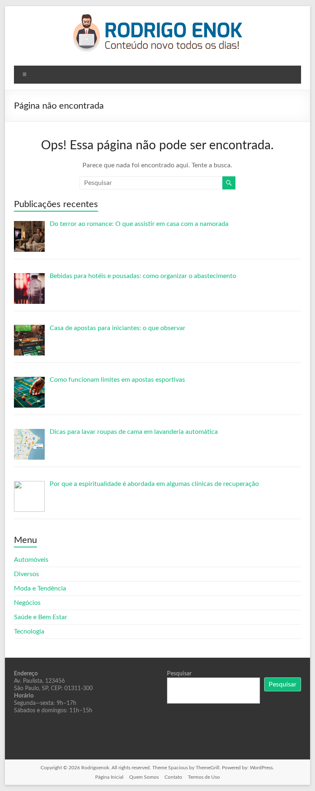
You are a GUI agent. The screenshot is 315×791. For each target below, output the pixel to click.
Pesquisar (179, 674)
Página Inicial (109, 777)
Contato (173, 777)
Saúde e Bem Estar (40, 617)
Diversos (26, 574)
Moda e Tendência (40, 588)
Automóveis (31, 559)
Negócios (27, 603)
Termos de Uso (204, 777)
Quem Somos (144, 777)
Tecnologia (29, 631)
